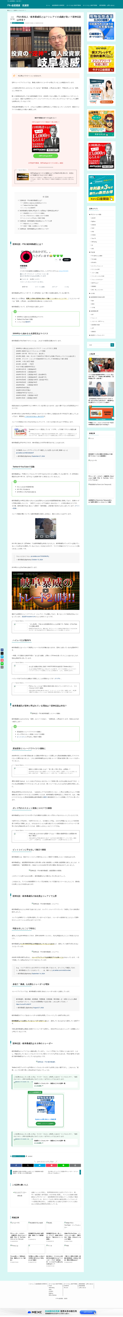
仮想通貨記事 (94, 311)
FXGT (92, 228)
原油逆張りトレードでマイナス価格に (34, 213)
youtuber (30, 1156)
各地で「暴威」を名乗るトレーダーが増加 (35, 226)
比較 (92, 248)
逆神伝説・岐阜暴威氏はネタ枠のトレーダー (34, 229)
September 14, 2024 (38, 973)
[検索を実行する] (112, 345)
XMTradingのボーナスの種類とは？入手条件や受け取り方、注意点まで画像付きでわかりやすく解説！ (51, 174)
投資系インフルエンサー (17, 23)
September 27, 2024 (38, 456)
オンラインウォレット (97, 266)
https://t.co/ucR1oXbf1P (23, 1004)
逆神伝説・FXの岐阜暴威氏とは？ (31, 200)
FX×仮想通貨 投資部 (18, 5)
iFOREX (93, 235)
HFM (92, 231)
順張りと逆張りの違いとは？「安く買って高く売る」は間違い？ (50, 769)
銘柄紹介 (93, 331)
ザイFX (57, 678)
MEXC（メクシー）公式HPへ (45, 1123)
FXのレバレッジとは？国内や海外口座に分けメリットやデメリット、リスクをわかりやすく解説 (53, 687)
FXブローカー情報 (96, 214)
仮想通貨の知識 (95, 325)
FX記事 (93, 252)
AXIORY (93, 218)
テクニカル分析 (95, 269)
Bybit (92, 300)
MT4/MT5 (93, 262)
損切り (45, 797)
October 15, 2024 (37, 560)
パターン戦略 (94, 273)
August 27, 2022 (38, 1007)
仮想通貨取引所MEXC (41, 1284)
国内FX (28, 322)
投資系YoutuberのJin (28, 616)
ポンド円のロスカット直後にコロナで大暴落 (36, 215)
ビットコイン (21, 737)
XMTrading (43, 163)
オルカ (19, 1195)
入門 (92, 328)
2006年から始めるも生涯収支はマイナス (35, 203)
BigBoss (93, 221)
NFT (92, 314)
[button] (16, 1165)
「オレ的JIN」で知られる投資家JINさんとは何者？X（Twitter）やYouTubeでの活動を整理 (53, 625)
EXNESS (93, 225)
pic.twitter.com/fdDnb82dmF (25, 453)
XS (92, 245)
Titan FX (93, 238)
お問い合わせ (82, 1287)
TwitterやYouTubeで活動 (30, 205)
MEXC (92, 304)
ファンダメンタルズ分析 (97, 276)
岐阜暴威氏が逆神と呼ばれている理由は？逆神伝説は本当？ (39, 211)
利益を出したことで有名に (31, 223)
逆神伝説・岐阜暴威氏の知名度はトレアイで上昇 (36, 221)
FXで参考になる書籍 (96, 256)
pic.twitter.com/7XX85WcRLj (40, 556)
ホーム (32, 1284)
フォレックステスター (97, 279)
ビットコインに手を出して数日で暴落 (34, 218)
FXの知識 (93, 259)
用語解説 (93, 286)
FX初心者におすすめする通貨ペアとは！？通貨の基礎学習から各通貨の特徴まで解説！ (53, 835)
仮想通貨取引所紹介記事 (98, 297)
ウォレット (94, 318)
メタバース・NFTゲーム (97, 321)
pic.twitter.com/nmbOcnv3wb (61, 970)
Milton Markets (53, 1295)
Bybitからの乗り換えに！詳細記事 (45, 1119)
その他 (93, 293)
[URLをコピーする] (75, 1165)
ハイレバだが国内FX (29, 208)
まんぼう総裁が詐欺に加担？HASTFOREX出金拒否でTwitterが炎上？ (51, 666)
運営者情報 (82, 1285)
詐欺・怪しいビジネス (97, 289)
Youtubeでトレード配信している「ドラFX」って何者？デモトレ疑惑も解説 (52, 430)
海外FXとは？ (95, 283)
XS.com (66, 1287)
